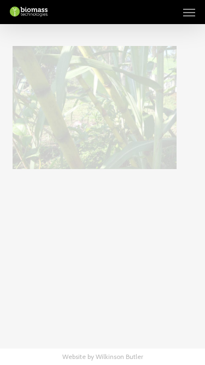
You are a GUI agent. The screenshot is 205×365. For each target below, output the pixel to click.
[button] (189, 12)
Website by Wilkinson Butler (102, 356)
